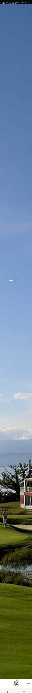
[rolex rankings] (16, 682)
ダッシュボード (2, 682)
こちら (5, 2)
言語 (29, 682)
